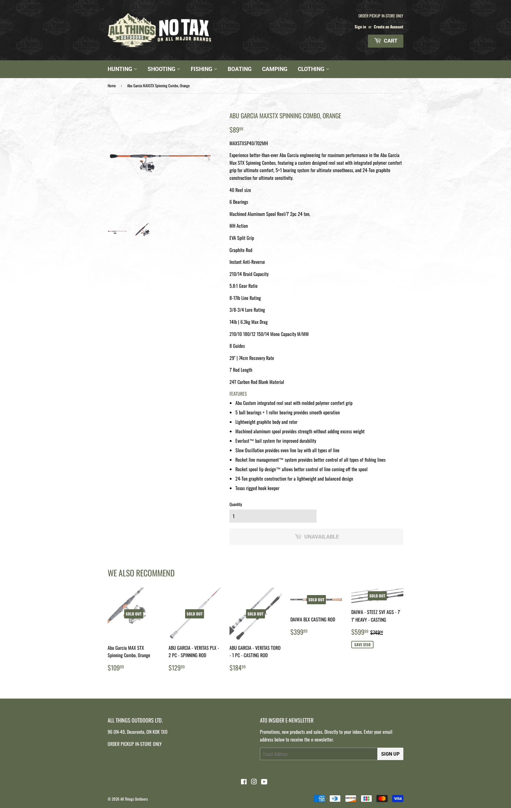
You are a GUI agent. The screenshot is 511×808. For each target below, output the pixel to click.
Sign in (360, 27)
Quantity (235, 504)
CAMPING (274, 69)
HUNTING (121, 69)
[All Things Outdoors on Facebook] (244, 782)
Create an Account (388, 27)
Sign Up (390, 754)
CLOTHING (312, 69)
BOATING (240, 69)
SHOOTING (162, 69)
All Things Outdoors (134, 799)
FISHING (202, 69)
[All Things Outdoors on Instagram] (254, 782)
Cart (390, 41)
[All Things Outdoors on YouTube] (264, 782)
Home (112, 85)
